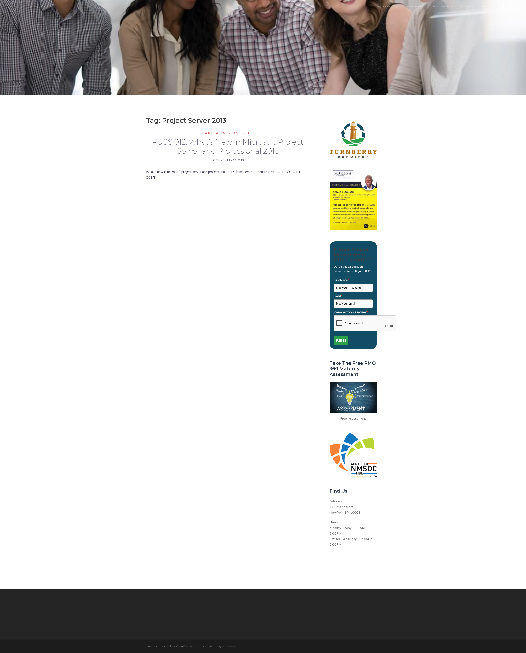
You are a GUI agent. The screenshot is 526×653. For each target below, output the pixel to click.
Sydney (211, 646)
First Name (341, 280)
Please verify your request (351, 312)
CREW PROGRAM (386, 6)
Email (338, 296)
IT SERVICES (487, 6)
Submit (341, 340)
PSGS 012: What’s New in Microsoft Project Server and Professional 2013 (227, 146)
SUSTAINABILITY (415, 6)
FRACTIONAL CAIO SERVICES (453, 6)
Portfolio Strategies (227, 133)
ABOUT (506, 6)
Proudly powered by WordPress (169, 646)
